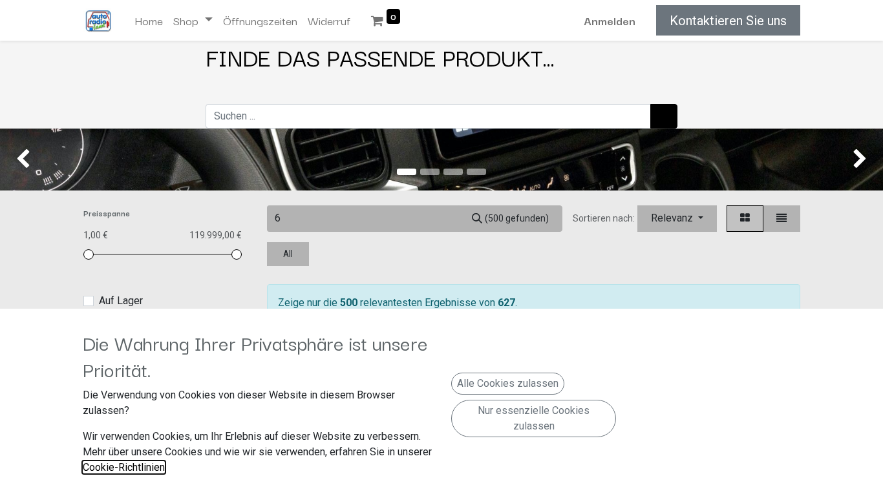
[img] (35, 160)
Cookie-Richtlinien (124, 467)
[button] (677, 218)
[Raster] (745, 218)
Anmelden (609, 20)
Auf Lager (121, 300)
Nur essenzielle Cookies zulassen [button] (534, 418)
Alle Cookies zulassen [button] (508, 383)
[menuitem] (148, 21)
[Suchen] (663, 116)
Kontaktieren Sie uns (728, 20)
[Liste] (781, 218)
